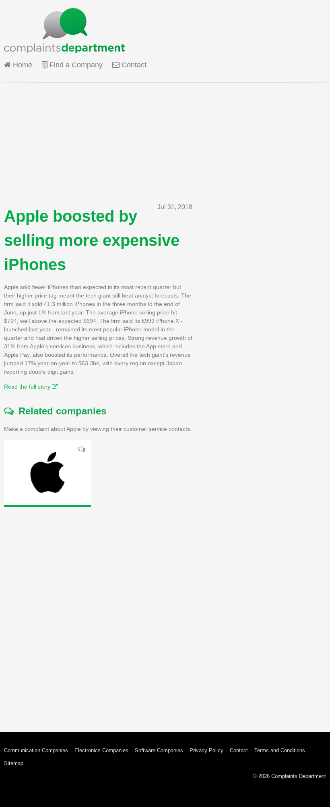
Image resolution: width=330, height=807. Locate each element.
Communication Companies (36, 750)
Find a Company (75, 65)
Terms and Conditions (279, 750)
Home (21, 65)
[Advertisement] (165, 139)
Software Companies (159, 750)
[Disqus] (98, 613)
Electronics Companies (101, 750)
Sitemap (13, 763)
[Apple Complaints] (47, 472)
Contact (133, 65)
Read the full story (28, 386)
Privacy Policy (206, 750)
